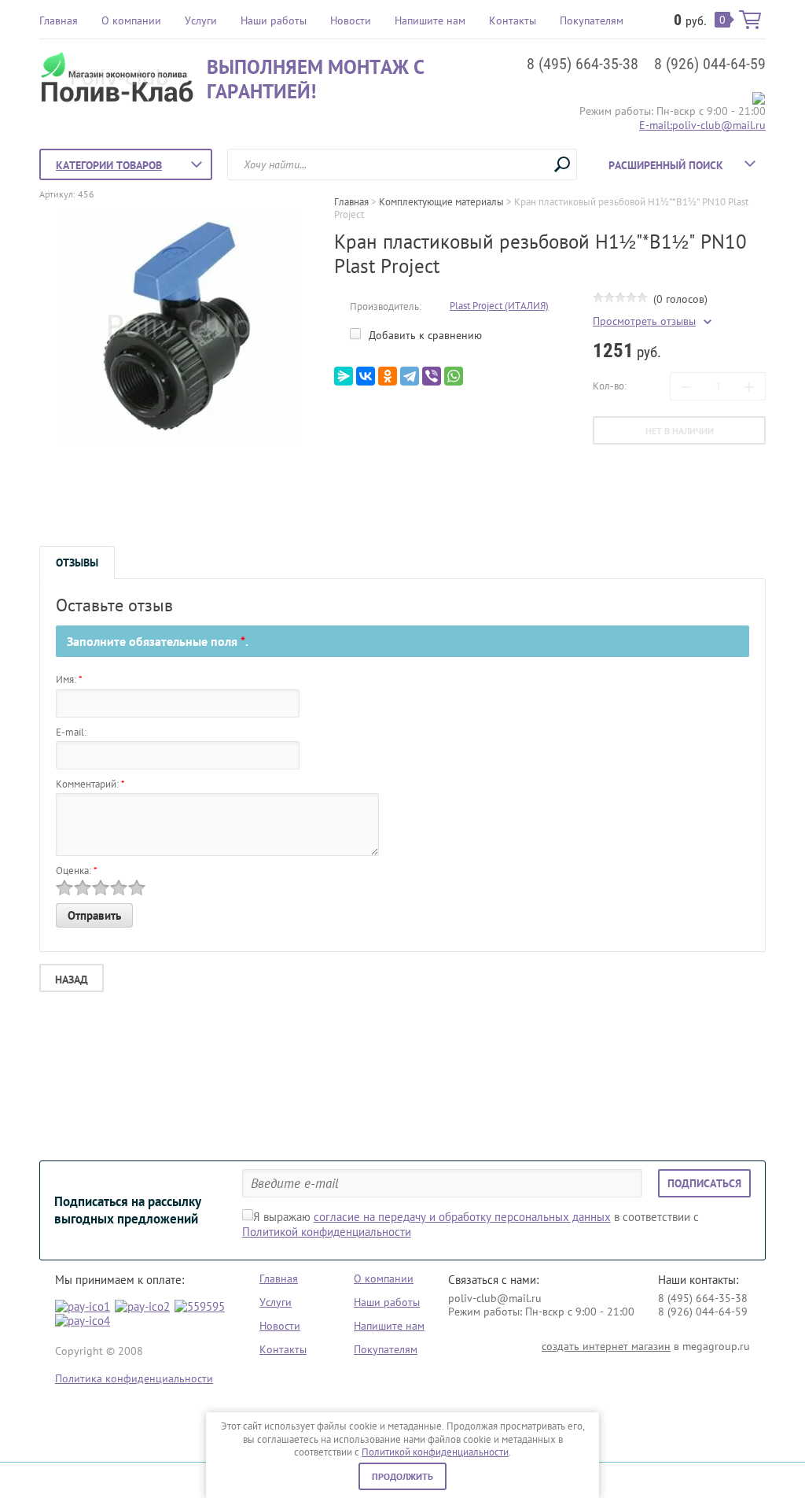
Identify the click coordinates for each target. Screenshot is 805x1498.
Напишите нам (430, 20)
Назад (71, 979)
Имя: (69, 679)
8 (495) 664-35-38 (582, 63)
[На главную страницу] (119, 79)
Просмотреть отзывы (644, 321)
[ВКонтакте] (365, 376)
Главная (58, 20)
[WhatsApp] (453, 376)
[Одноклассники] (387, 376)
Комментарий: (90, 784)
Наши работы (274, 20)
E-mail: (71, 732)
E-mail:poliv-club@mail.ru (702, 125)
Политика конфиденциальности (134, 1378)
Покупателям (591, 20)
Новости (350, 20)
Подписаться (704, 1183)
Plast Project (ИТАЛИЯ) (499, 305)
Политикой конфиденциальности (435, 1452)
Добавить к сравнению (424, 335)
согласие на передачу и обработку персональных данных (462, 1216)
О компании (131, 20)
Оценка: (76, 870)
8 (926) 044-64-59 (710, 63)
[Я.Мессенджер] (343, 376)
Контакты (512, 20)
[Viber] (431, 376)
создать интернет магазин (606, 1346)
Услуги (201, 20)
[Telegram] (409, 376)
